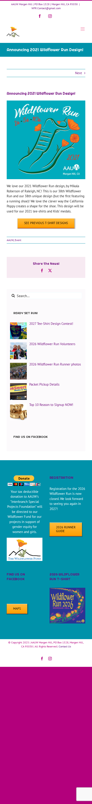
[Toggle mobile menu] (83, 29)
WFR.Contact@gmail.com (46, 8)
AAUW (10, 240)
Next (78, 73)
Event (18, 240)
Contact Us (65, 646)
